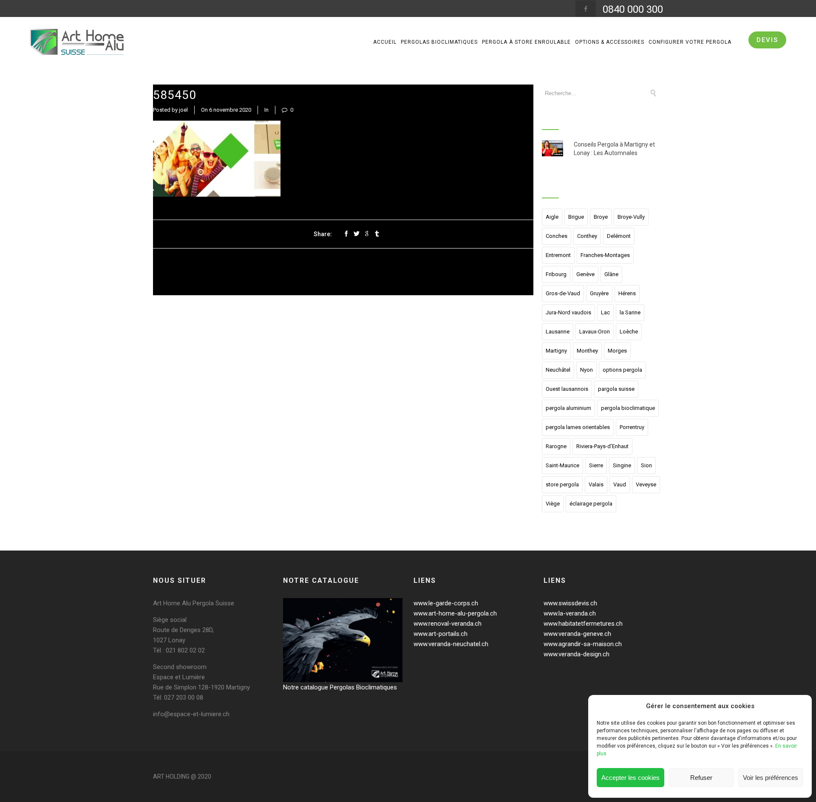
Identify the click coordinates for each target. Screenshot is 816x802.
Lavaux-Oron (594, 331)
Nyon (586, 370)
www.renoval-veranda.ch (448, 623)
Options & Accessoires (609, 42)
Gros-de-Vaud (563, 293)
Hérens (627, 293)
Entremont (558, 255)
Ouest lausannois (567, 389)
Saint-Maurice (562, 465)
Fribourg (556, 274)
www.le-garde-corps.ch (446, 603)
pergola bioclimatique (628, 408)
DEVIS (767, 40)
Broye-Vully (631, 217)
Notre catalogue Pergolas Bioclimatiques (340, 687)
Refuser (701, 777)
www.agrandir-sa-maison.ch (583, 644)
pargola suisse (616, 389)
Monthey (587, 350)
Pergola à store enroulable (526, 42)
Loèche (629, 331)
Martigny (556, 350)
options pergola (622, 370)
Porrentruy (632, 427)
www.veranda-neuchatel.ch (451, 644)
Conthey (587, 236)
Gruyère (599, 293)
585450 (174, 95)
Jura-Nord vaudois (568, 312)
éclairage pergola (591, 503)
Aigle (552, 217)
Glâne (611, 274)
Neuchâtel (558, 370)
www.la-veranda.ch (570, 613)
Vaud (619, 484)
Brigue (576, 217)
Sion (646, 465)
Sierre (596, 465)
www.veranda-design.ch (576, 654)
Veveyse (646, 484)
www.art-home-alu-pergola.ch (455, 613)
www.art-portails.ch (441, 634)
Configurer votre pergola (690, 42)
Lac (605, 312)
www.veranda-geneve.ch (577, 634)
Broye (601, 217)
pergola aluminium (568, 408)
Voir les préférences (770, 777)
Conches (556, 236)
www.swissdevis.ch (570, 603)
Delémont (619, 236)
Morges (617, 350)
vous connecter (206, 345)
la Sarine (630, 312)
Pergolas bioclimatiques (439, 42)
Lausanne (558, 331)
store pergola (562, 484)
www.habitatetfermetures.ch (583, 623)
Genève (585, 274)
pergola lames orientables (578, 427)
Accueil (385, 42)
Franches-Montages (605, 255)
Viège (553, 503)
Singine (622, 465)
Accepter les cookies (630, 777)
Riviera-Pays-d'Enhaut (602, 446)
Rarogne (556, 446)
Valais (596, 484)
